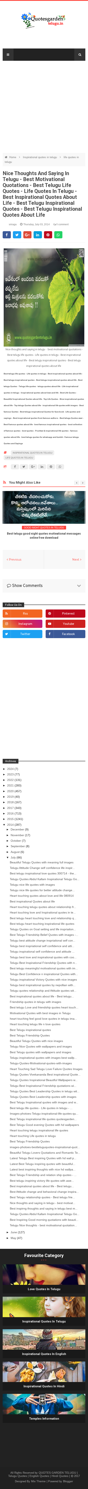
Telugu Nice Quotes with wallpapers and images (41, 1046)
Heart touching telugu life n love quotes (35, 1024)
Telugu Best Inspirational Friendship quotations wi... (43, 1085)
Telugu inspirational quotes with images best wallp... (43, 1057)
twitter (25, 634)
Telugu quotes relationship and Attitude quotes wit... (43, 990)
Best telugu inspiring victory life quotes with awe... (42, 1180)
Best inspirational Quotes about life (32, 901)
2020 (11, 791)
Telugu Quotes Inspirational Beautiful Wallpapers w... (44, 1080)
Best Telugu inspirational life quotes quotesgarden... (43, 1119)
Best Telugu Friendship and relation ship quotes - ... (43, 1175)
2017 (11, 808)
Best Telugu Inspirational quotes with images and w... (44, 1102)
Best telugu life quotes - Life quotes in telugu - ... (41, 1108)
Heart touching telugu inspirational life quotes (39, 1130)
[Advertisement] (44, 105)
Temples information (44, 1418)
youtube (68, 624)
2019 (11, 796)
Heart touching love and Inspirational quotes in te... (43, 912)
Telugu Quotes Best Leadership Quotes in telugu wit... (44, 1091)
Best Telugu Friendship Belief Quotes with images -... (44, 934)
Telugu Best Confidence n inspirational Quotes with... (44, 974)
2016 (11, 813)
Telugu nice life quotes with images (32, 884)
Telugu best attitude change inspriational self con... (42, 940)
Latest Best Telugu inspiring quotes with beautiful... (42, 1164)
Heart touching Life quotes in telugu (33, 1136)
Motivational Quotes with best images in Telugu (40, 1013)
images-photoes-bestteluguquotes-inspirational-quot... (45, 1147)
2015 (11, 819)
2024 (11, 768)
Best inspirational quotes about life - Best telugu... (42, 996)
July (14, 857)
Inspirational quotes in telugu (40, 157)
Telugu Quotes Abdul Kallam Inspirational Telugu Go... (44, 879)
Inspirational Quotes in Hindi (44, 1386)
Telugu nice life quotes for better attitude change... (42, 890)
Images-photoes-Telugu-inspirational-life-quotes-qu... (44, 1113)
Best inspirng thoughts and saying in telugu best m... (44, 1208)
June (14, 1232)
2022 (11, 780)
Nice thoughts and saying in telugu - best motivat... (42, 1203)
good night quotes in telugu (44, 527)
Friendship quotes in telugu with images (35, 1002)
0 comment (62, 224)
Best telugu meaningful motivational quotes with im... (44, 968)
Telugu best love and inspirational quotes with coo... (43, 957)
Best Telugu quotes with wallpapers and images (40, 1052)
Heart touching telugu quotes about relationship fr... (43, 907)
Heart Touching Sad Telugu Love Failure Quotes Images (46, 1069)
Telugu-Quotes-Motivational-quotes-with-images (41, 1063)
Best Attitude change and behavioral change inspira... (44, 1191)
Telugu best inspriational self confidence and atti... (42, 946)
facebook (68, 634)
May (14, 1238)
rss (25, 613)
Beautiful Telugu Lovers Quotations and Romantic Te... (45, 1152)
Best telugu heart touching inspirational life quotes (42, 923)
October (16, 840)
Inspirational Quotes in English (44, 1354)
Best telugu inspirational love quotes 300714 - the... (43, 873)
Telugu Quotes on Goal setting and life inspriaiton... (43, 929)
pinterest (68, 613)
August (15, 852)
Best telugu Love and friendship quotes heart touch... (44, 1007)
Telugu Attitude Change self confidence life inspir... (42, 868)
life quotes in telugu (19, 457)
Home (13, 157)
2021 (11, 785)
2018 (11, 802)
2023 (11, 774)
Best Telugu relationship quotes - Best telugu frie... (42, 1197)
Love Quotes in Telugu (44, 1289)
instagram (25, 624)
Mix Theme (38, 1481)
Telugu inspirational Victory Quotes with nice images (43, 979)
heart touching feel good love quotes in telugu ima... (43, 1018)
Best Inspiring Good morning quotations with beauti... (44, 1219)
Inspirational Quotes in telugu (44, 1321)
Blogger (68, 1481)
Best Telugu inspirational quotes (30, 1030)
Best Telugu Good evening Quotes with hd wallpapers (44, 1124)
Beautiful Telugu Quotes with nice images (36, 1041)
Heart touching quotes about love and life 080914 (42, 895)
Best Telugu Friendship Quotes (30, 1035)
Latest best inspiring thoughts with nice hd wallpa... (43, 1169)
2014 (11, 824)
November (18, 835)
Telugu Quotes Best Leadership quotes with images (43, 1096)
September (18, 846)
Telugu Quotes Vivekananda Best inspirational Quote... (45, 1074)
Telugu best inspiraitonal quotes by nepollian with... (43, 985)
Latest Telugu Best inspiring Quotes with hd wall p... (43, 1158)
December (18, 829)
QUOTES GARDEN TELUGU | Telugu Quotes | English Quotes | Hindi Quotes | (43, 1474)
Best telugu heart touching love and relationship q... (43, 918)
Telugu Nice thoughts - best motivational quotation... (43, 1225)
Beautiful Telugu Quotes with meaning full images (41, 862)
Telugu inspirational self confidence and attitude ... (42, 951)
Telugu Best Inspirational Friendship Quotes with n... (43, 962)
